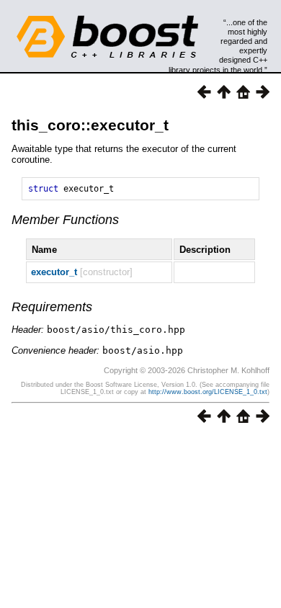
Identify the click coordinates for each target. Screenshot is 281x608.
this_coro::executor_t (90, 125)
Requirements (52, 307)
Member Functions (65, 220)
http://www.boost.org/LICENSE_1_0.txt (207, 391)
